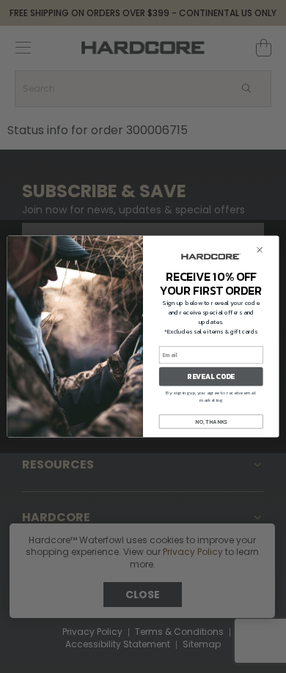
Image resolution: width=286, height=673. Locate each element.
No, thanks (211, 421)
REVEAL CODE (211, 377)
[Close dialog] (259, 249)
